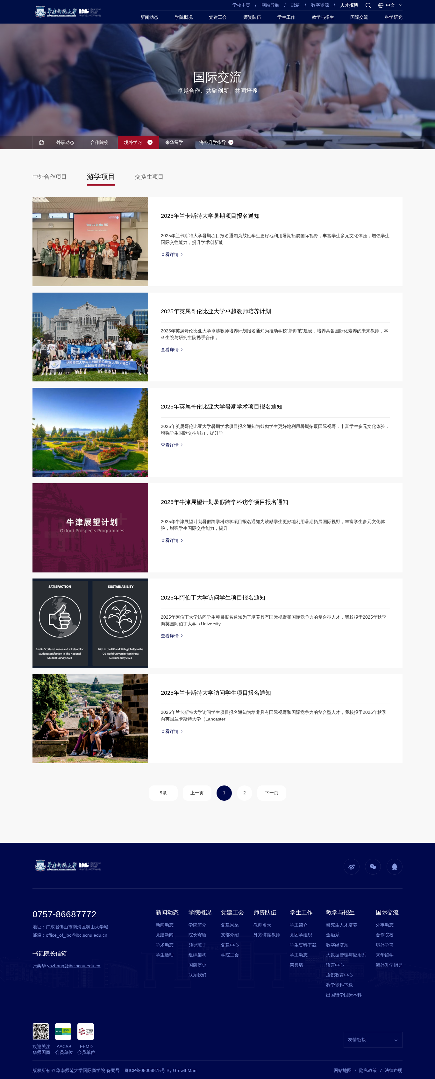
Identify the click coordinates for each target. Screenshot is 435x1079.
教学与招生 (323, 17)
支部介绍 (230, 934)
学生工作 (286, 17)
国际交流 (359, 17)
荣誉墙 (296, 965)
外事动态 (65, 142)
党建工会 (218, 17)
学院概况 (184, 17)
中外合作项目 (49, 177)
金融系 (332, 934)
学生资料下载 (303, 945)
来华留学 (174, 142)
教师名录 (262, 924)
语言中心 (335, 965)
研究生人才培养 (341, 924)
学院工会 (230, 954)
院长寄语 (197, 934)
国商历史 (197, 965)
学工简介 (299, 924)
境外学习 (133, 142)
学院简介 (197, 924)
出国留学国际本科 (344, 994)
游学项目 (101, 177)
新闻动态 (149, 17)
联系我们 (197, 974)
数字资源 (320, 5)
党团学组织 (301, 934)
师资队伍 (252, 17)
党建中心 (230, 945)
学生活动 (165, 954)
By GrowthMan (181, 1070)
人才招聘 (349, 5)
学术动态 (165, 945)
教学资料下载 (339, 985)
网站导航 (270, 5)
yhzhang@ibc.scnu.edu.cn (73, 965)
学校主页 (241, 5)
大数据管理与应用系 (346, 954)
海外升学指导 (212, 142)
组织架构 (197, 954)
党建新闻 (165, 934)
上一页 (197, 792)
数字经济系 (337, 945)
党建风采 (230, 924)
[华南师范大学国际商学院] (69, 11)
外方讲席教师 (266, 934)
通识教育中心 (339, 974)
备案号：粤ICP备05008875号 (135, 1070)
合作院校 (99, 142)
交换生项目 (149, 177)
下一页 (271, 792)
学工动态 (299, 954)
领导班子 (197, 945)
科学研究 (394, 17)
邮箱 (295, 5)
